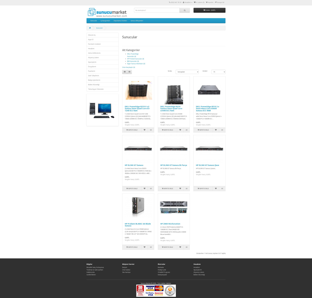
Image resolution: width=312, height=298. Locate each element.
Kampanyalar (162, 275)
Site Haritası (126, 272)
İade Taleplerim (93, 76)
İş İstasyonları (105, 21)
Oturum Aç (92, 35)
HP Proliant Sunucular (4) (135, 59)
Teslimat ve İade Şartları (95, 270)
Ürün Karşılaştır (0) (128, 67)
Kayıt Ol (90, 39)
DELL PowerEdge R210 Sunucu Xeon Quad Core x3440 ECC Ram (171, 108)
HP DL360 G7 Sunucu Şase (207, 165)
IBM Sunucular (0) (133, 61)
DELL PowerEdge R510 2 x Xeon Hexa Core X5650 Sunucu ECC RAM (207, 108)
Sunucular (93, 21)
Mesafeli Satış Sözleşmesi (95, 267)
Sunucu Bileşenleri (137, 21)
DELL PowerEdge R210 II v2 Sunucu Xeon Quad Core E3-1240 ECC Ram (137, 108)
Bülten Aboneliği (93, 85)
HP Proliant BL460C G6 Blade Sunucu (138, 224)
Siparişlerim (92, 62)
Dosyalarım (92, 67)
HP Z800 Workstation (170, 223)
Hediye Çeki (162, 270)
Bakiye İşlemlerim (94, 80)
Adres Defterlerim (94, 53)
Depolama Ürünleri (120, 21)
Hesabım (91, 49)
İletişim (124, 267)
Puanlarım (91, 71)
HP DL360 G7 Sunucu (134, 165)
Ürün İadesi (126, 270)
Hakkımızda (91, 272)
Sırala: (170, 71)
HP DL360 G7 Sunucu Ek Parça (173, 165)
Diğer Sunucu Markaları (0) (136, 64)
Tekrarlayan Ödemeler (96, 89)
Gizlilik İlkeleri (91, 275)
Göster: (205, 71)
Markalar (161, 267)
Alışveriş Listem (93, 58)
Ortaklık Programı (164, 272)
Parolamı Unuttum (94, 44)
